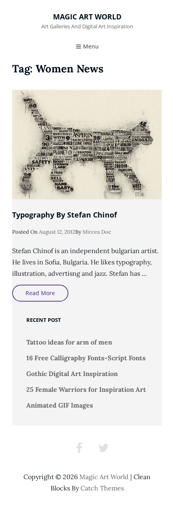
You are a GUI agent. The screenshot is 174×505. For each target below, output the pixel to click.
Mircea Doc (97, 231)
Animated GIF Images (59, 405)
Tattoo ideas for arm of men (69, 342)
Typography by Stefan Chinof (64, 215)
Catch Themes (102, 488)
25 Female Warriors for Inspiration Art (86, 389)
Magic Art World (87, 16)
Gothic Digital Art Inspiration (72, 374)
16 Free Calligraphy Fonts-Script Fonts (86, 358)
